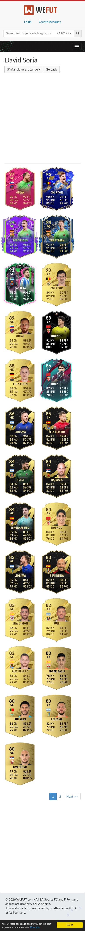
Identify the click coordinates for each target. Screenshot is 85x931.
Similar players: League (23, 69)
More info (34, 927)
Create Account (50, 22)
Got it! (70, 924)
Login (28, 22)
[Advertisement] (42, 119)
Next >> (72, 796)
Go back (51, 69)
